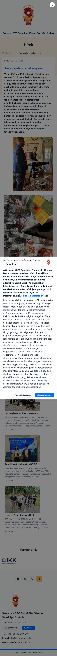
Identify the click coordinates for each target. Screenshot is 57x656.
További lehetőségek (23, 395)
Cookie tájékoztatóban (31, 295)
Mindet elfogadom (44, 395)
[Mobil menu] (52, 4)
